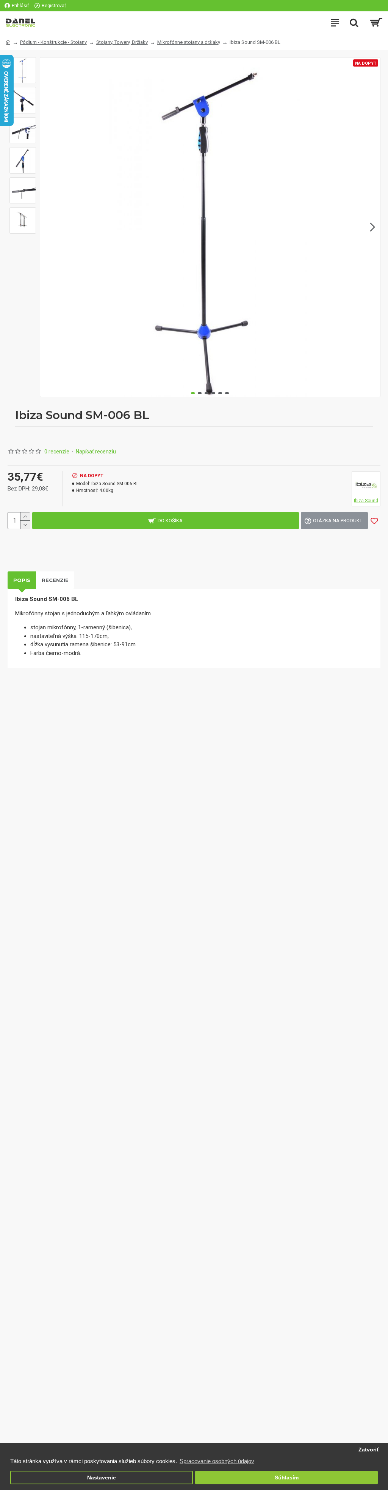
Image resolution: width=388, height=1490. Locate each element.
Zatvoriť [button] (368, 1450)
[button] (47, 226)
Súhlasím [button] (287, 1478)
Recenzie (55, 580)
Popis (21, 580)
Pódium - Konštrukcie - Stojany (53, 42)
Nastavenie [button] (101, 1478)
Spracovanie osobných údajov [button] (217, 1461)
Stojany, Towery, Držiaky (122, 42)
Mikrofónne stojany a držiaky (188, 42)
